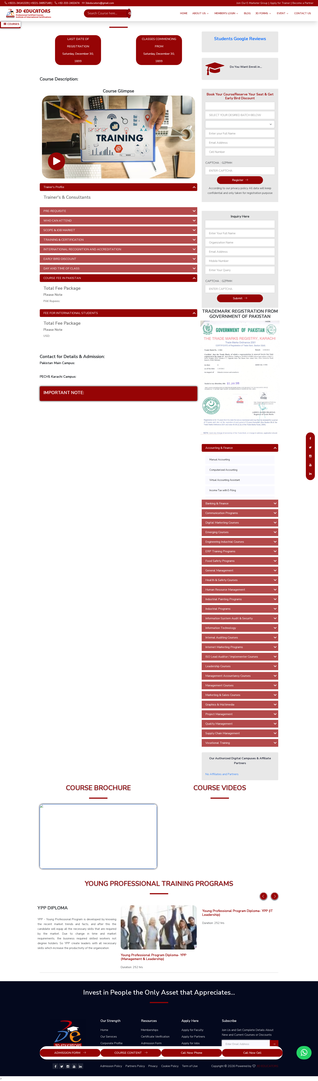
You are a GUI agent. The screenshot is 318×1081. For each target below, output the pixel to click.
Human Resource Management (225, 590)
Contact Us (302, 13)
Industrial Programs (218, 609)
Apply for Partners (193, 1037)
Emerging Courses (217, 532)
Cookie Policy (170, 1066)
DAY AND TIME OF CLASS (61, 268)
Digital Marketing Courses (222, 523)
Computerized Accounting (223, 470)
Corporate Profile (111, 1043)
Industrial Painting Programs (223, 599)
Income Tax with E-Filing (222, 490)
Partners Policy (135, 1066)
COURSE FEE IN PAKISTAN (62, 278)
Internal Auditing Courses (221, 638)
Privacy (153, 1066)
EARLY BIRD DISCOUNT (59, 259)
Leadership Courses (218, 666)
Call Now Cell (252, 1053)
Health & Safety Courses (221, 580)
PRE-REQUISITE (54, 211)
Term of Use (190, 1066)
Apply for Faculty (192, 1030)
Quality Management (219, 724)
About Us (199, 13)
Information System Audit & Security (229, 618)
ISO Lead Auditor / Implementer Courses (231, 657)
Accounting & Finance (219, 448)
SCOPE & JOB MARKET (59, 230)
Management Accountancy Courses (228, 676)
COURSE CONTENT (128, 1053)
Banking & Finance (217, 503)
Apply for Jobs (190, 1043)
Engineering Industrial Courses (224, 542)
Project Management (219, 714)
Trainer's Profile (53, 187)
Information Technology (220, 628)
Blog (247, 13)
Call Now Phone (191, 1053)
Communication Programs (221, 513)
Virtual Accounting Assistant (224, 480)
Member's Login (225, 13)
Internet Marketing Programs (224, 647)
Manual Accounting (219, 459)
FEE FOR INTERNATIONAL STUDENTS (70, 313)
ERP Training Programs (220, 551)
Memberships (149, 1030)
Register (237, 180)
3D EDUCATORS (267, 1066)
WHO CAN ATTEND (57, 221)
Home (184, 13)
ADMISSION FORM (67, 1053)
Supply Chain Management (222, 733)
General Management (219, 570)
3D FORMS (261, 13)
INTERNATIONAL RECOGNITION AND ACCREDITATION (82, 249)
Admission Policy (111, 1066)
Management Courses (219, 685)
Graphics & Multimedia (219, 705)
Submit (237, 298)
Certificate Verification (155, 1037)
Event (281, 13)
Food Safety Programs (220, 561)
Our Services (108, 1037)
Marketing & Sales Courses (222, 695)
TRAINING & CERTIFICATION (63, 240)
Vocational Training (217, 743)
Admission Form (151, 1043)
